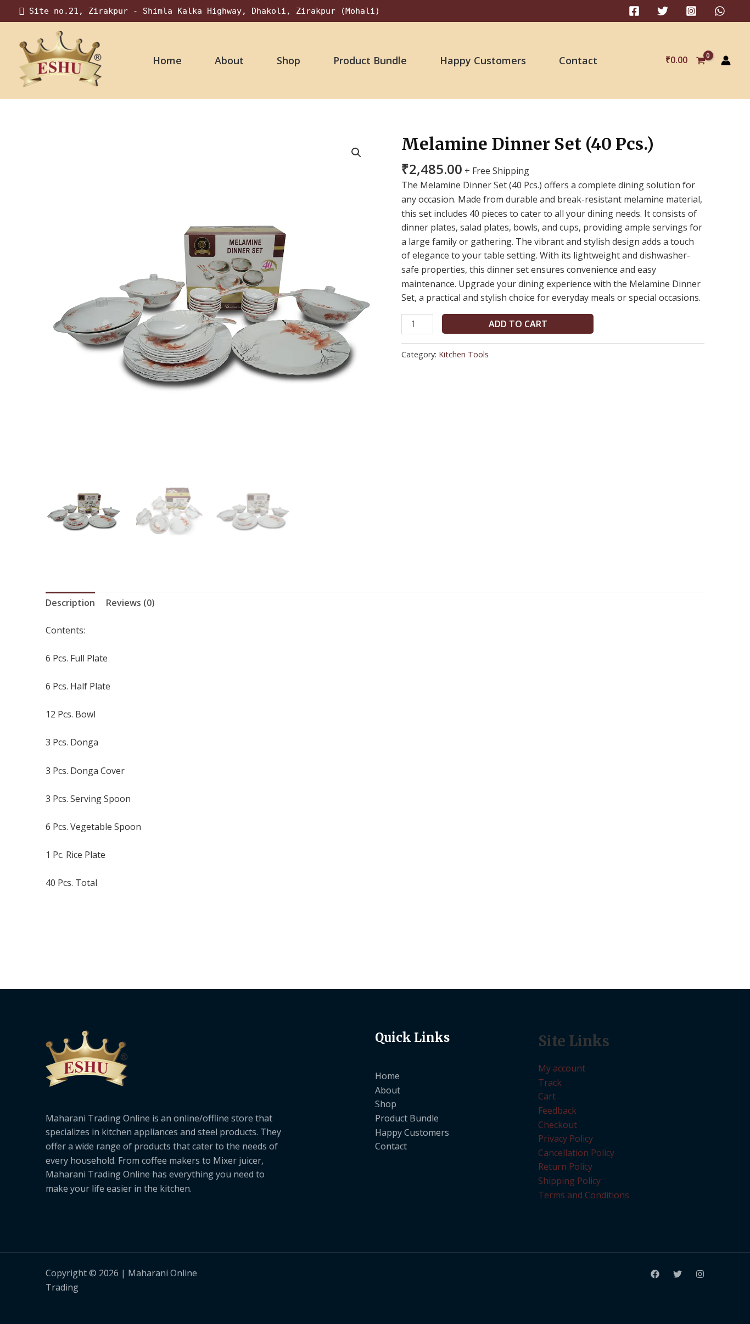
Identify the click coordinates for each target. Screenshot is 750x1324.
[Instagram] (691, 11)
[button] (356, 152)
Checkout (557, 1125)
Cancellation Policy (576, 1153)
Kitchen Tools (464, 354)
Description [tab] (70, 603)
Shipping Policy (569, 1181)
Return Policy (565, 1166)
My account (561, 1068)
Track (550, 1082)
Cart (547, 1096)
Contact (578, 60)
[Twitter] (663, 11)
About (229, 60)
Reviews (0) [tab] (130, 603)
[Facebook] (634, 11)
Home (167, 60)
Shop (288, 60)
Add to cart (518, 324)
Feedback (557, 1110)
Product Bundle (370, 60)
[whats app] (720, 11)
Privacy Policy (565, 1138)
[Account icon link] (726, 60)
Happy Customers (483, 60)
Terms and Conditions (583, 1195)
